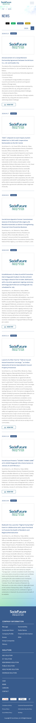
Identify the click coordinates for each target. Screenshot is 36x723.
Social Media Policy (7, 712)
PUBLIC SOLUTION (8, 666)
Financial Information (25, 634)
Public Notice (22, 630)
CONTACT (5, 691)
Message (5, 627)
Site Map (20, 712)
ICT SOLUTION (7, 659)
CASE (4, 681)
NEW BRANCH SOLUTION (10, 662)
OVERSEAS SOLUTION (9, 673)
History (4, 644)
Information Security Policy (25, 709)
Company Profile (7, 634)
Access (4, 637)
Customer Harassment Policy (25, 705)
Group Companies (8, 641)
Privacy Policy (5, 709)
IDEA (19, 637)
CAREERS (5, 688)
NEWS (9, 9)
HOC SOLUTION (7, 655)
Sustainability (22, 627)
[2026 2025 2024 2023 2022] (29, 28)
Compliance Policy (7, 705)
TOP (3, 9)
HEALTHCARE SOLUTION (10, 669)
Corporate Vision (8, 630)
